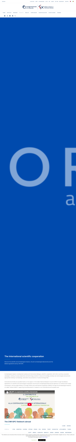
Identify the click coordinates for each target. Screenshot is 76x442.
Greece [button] (34, 432)
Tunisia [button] (69, 429)
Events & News (52, 12)
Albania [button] (62, 432)
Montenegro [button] (68, 432)
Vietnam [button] (30, 429)
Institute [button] (9, 12)
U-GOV (46, 1)
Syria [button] (13, 429)
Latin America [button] (62, 429)
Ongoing (69, 425)
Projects (21, 12)
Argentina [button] (18, 429)
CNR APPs (67, 1)
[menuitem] (32, 1)
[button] (5, 15)
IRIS (49, 1)
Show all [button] (7, 429)
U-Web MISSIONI (41, 1)
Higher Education (43, 12)
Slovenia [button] (25, 429)
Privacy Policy (44, 437)
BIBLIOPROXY (61, 1)
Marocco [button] (46, 432)
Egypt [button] (29, 432)
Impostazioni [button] (34, 440)
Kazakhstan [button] (55, 429)
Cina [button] (40, 429)
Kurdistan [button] (40, 432)
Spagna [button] (35, 429)
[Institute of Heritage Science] (38, 7)
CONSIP (52, 1)
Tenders (59, 12)
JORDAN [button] (51, 432)
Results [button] (27, 12)
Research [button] (15, 12)
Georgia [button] (44, 429)
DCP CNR (56, 1)
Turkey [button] (49, 429)
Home (4, 12)
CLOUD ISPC (32, 1)
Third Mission (34, 12)
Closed (63, 425)
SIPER (36, 1)
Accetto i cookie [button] (42, 440)
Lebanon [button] (57, 432)
